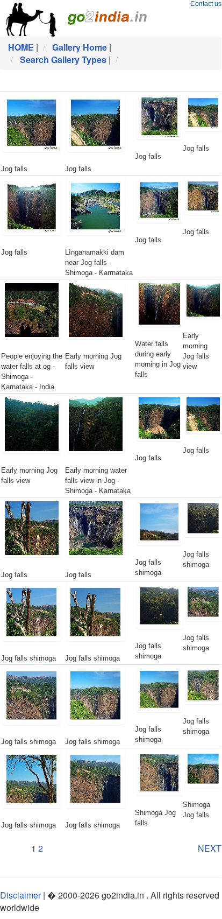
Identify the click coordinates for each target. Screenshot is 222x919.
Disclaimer (20, 895)
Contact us (205, 4)
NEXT (209, 848)
